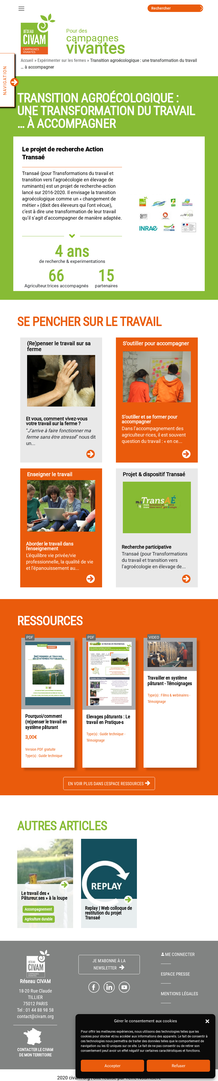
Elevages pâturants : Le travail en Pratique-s (108, 719)
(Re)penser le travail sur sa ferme (59, 346)
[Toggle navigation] (21, 8)
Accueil (27, 60)
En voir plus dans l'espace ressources (106, 783)
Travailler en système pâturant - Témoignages (170, 680)
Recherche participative (146, 547)
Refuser (178, 1065)
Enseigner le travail (49, 474)
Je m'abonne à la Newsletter (109, 964)
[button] (207, 1021)
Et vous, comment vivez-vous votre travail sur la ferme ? (56, 421)
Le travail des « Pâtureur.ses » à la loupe (44, 895)
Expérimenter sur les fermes (61, 60)
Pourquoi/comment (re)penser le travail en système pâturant (46, 721)
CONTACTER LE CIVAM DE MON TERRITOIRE (35, 1052)
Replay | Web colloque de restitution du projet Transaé (108, 913)
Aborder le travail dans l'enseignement (49, 546)
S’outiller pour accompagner (156, 343)
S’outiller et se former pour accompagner (149, 419)
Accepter (112, 1065)
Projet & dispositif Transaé (154, 474)
